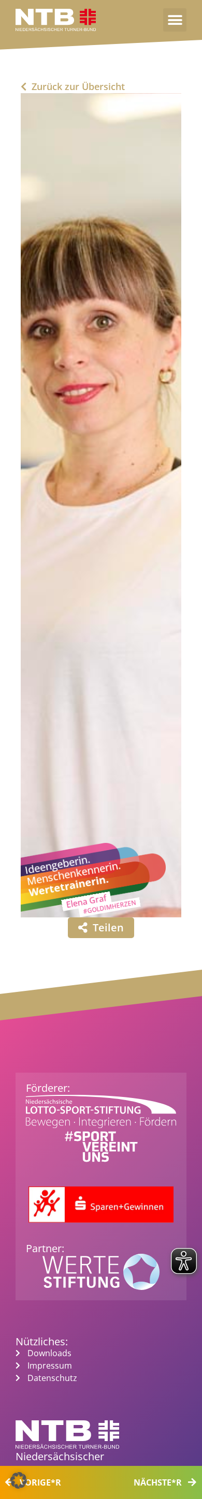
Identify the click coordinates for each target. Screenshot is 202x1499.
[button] (174, 20)
